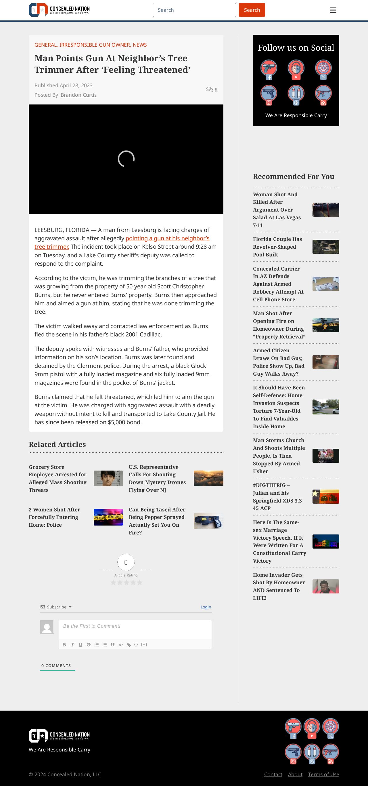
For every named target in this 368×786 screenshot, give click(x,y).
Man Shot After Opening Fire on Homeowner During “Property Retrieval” (279, 325)
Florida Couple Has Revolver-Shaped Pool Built (277, 246)
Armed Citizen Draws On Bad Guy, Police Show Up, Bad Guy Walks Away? (278, 362)
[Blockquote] (113, 644)
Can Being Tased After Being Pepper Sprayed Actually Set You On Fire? (157, 521)
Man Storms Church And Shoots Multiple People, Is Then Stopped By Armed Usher (279, 456)
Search (252, 9)
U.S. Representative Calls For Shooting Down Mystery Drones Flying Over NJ (157, 478)
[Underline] (80, 644)
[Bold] (64, 644)
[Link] (129, 644)
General (45, 44)
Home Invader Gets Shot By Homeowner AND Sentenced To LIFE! (279, 586)
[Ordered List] (97, 644)
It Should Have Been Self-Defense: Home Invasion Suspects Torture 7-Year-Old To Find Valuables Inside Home (279, 406)
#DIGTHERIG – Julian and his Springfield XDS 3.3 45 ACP (277, 497)
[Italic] (72, 644)
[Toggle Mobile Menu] (333, 10)
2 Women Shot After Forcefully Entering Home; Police (54, 517)
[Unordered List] (105, 644)
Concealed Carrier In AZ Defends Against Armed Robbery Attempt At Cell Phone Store (278, 284)
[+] (144, 644)
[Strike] (89, 644)
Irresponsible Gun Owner (95, 44)
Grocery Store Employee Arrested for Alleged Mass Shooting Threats (58, 478)
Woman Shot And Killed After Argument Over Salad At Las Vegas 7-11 (277, 210)
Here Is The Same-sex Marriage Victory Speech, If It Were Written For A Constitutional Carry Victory (279, 541)
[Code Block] (121, 644)
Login (205, 607)
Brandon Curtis (79, 94)
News (140, 44)
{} (136, 644)
